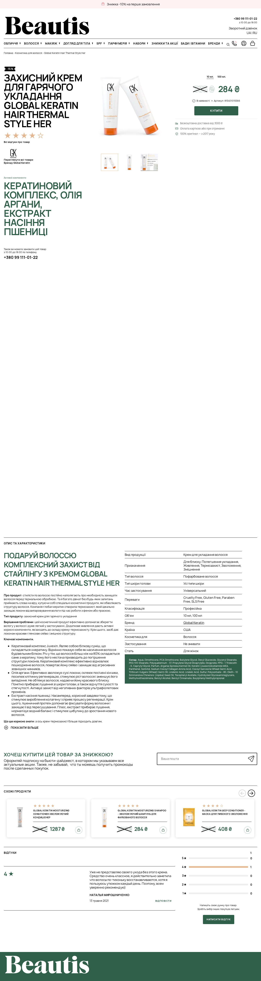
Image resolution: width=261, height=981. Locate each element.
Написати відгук (218, 919)
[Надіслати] (251, 759)
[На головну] (47, 33)
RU (255, 33)
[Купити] (79, 830)
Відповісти (163, 900)
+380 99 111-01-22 (245, 18)
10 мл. (210, 76)
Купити (216, 111)
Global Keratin (193, 623)
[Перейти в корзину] (253, 43)
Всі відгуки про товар (17, 142)
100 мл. (221, 76)
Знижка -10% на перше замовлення (133, 4)
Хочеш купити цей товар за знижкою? (58, 754)
